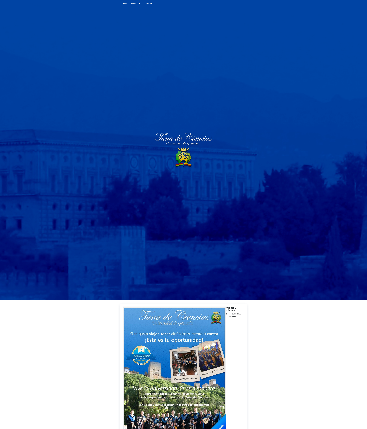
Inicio (125, 3)
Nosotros (134, 3)
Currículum (148, 3)
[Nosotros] (139, 3)
